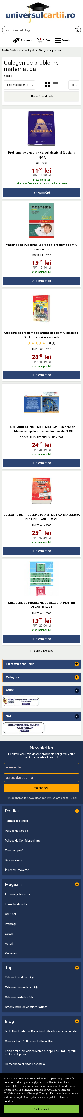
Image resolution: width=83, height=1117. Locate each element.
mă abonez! (41, 788)
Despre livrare (13, 860)
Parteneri (11, 953)
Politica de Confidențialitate (23, 840)
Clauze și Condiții (37, 1093)
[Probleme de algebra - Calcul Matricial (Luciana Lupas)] (41, 145)
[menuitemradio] (55, 85)
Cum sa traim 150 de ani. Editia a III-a (29, 1041)
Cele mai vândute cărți (19, 977)
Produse (26, 40)
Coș (45, 39)
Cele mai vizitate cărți (19, 997)
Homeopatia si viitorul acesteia (25, 1064)
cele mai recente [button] (17, 85)
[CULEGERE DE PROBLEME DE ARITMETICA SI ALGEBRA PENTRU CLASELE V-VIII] (41, 507)
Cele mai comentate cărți (21, 987)
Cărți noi (10, 914)
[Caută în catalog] (77, 30)
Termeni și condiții (16, 821)
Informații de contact (19, 894)
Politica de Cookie (45, 1089)
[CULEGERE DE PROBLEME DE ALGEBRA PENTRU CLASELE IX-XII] (41, 595)
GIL (38, 162)
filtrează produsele (41, 96)
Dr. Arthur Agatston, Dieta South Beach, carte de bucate (41, 1031)
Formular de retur (16, 904)
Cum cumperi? (14, 850)
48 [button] (73, 85)
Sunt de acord (41, 1109)
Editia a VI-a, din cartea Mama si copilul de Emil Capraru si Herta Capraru (40, 1052)
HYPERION (38, 349)
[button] (62, 40)
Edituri (9, 933)
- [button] (76, 690)
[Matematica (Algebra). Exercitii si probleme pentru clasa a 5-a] (41, 237)
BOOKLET (37, 255)
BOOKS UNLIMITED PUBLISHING (38, 437)
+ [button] (76, 664)
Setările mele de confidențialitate (26, 1007)
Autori (9, 943)
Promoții (10, 924)
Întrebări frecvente (17, 870)
